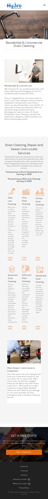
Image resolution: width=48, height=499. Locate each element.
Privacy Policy (24, 488)
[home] (19, 5)
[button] (44, 5)
